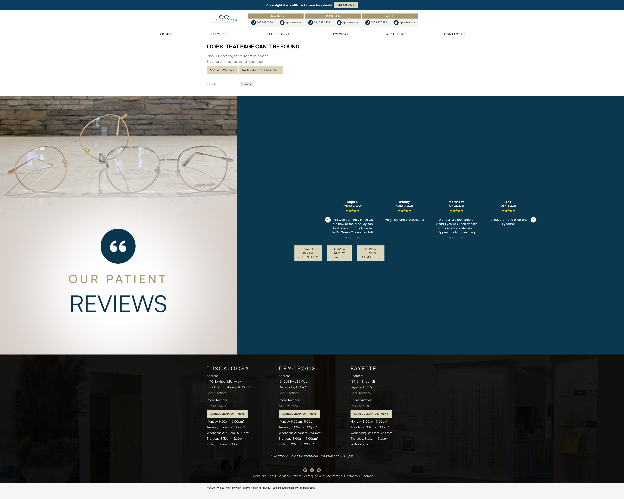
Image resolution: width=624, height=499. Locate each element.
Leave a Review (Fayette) (339, 253)
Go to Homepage (222, 69)
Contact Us (455, 34)
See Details (345, 4)
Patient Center (280, 34)
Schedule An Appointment (261, 69)
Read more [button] (352, 237)
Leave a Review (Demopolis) (370, 253)
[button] (533, 219)
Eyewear (341, 34)
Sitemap (367, 476)
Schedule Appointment (227, 413)
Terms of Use (307, 487)
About (166, 34)
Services (219, 34)
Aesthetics (396, 34)
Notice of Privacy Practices (266, 487)
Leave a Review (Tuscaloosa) (308, 253)
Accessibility (290, 487)
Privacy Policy (240, 487)
